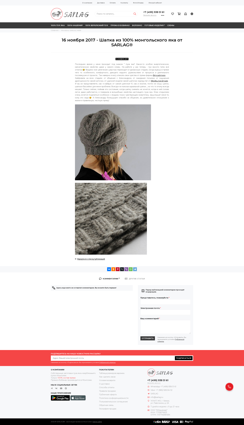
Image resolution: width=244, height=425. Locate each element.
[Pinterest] (118, 269)
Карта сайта (97, 422)
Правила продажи (107, 391)
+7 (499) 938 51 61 (153, 12)
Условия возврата (107, 380)
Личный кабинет (155, 3)
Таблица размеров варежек (112, 373)
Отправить (148, 338)
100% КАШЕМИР (75, 25)
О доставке (104, 384)
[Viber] (126, 269)
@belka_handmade (159, 81)
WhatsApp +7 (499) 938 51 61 (163, 386)
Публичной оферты (107, 362)
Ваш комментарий (150, 319)
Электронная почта (150, 308)
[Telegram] (135, 269)
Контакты (124, 3)
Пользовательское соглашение (113, 402)
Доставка (101, 3)
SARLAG (154, 394)
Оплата (113, 3)
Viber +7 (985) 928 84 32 (161, 390)
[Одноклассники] (113, 269)
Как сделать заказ (107, 377)
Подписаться (183, 358)
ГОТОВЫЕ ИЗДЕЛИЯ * (154, 25)
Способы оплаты (106, 387)
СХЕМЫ (170, 25)
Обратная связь (106, 405)
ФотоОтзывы (138, 3)
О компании (87, 3)
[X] (122, 269)
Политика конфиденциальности (113, 398)
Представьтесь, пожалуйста (154, 298)
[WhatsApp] (131, 269)
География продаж (107, 409)
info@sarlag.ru (157, 397)
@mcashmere (159, 75)
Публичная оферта (108, 394)
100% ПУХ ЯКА (58, 25)
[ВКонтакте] (109, 269)
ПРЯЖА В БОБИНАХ (120, 25)
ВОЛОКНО (137, 25)
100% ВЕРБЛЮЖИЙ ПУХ (96, 25)
